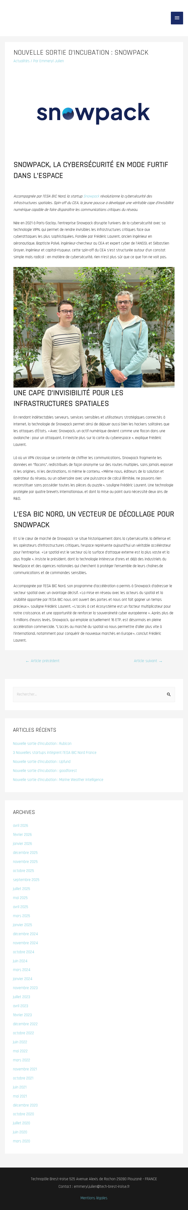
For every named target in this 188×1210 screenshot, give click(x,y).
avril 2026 (20, 825)
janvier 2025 (22, 925)
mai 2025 (20, 898)
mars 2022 (21, 1060)
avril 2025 (20, 907)
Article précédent (42, 661)
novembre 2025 (25, 861)
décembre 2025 (25, 852)
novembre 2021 (25, 1069)
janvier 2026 (22, 843)
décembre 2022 (25, 1024)
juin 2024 (20, 961)
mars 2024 (21, 970)
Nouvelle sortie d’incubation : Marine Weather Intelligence (58, 779)
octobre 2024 (23, 952)
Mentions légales (94, 1198)
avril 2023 (20, 1006)
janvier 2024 (22, 979)
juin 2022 (20, 1042)
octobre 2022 (23, 1033)
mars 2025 (21, 916)
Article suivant (148, 661)
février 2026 (22, 834)
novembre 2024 (25, 943)
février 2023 (22, 1015)
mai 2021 (20, 1096)
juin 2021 (19, 1087)
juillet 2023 (21, 997)
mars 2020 (21, 1141)
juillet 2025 (21, 889)
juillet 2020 (21, 1123)
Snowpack (91, 196)
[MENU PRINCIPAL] (177, 18)
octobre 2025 (23, 870)
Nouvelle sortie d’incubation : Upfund (41, 761)
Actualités (21, 61)
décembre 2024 (25, 934)
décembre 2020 (25, 1105)
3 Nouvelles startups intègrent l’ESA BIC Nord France (54, 752)
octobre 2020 (23, 1114)
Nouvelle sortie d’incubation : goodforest (45, 770)
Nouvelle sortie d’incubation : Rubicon (42, 743)
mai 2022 (20, 1051)
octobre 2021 (23, 1078)
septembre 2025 (26, 879)
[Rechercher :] (94, 694)
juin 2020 (20, 1132)
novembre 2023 (25, 988)
